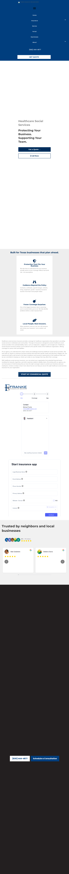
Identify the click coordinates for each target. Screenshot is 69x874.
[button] (65, 20)
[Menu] (34, 8)
